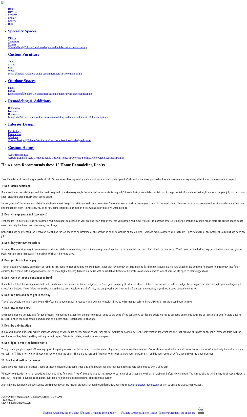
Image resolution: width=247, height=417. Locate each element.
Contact (12, 17)
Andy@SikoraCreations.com (144, 384)
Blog (10, 23)
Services (12, 14)
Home (11, 8)
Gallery (12, 20)
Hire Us (12, 11)
